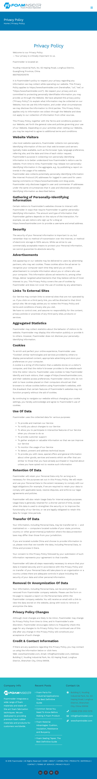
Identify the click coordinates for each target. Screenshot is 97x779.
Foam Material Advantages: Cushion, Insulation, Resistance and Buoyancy (47, 727)
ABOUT (52, 761)
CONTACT (31, 764)
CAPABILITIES (62, 761)
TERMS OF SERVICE (45, 764)
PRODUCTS (74, 761)
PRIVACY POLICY (63, 764)
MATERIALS (85, 761)
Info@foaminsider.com (82, 716)
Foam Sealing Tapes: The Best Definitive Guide (48, 740)
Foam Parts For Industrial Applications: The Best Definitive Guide (47, 697)
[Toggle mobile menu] (92, 7)
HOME (45, 761)
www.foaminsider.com (81, 721)
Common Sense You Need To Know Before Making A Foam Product (48, 712)
